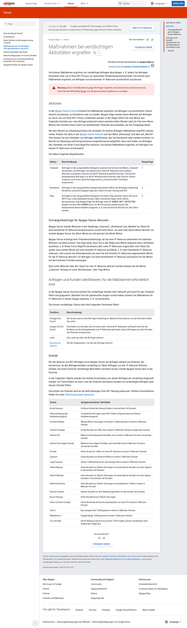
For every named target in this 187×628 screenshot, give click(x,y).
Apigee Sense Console (67, 111)
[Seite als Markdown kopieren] (95, 52)
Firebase (106, 610)
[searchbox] (20, 24)
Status (94, 593)
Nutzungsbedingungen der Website (73, 622)
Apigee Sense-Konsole (92, 134)
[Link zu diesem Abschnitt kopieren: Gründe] (61, 356)
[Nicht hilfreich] (152, 39)
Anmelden (178, 3)
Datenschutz (49, 622)
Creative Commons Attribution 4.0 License (119, 556)
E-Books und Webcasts (53, 598)
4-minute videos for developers (153, 589)
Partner (46, 593)
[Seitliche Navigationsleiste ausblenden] (35, 623)
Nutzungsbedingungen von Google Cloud (111, 622)
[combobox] (131, 3)
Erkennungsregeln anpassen (79, 394)
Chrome (92, 610)
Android (79, 610)
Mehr (83, 3)
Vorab (83, 91)
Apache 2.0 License (54, 559)
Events (46, 589)
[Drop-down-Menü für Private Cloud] (60, 3)
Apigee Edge (31, 3)
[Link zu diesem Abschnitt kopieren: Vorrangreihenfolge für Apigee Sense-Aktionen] (111, 220)
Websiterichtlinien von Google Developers (122, 559)
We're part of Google (52, 584)
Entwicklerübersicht (148, 584)
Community (96, 584)
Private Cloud (50, 3)
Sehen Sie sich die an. (129, 67)
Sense (71, 3)
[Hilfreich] (148, 39)
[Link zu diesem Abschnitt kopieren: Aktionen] (64, 104)
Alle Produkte (149, 610)
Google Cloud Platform (126, 610)
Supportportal (97, 598)
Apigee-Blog (144, 593)
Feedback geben (143, 47)
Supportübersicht (99, 589)
